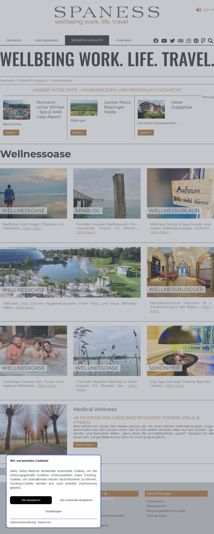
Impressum (44, 522)
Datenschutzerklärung (23, 522)
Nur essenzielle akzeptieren (76, 500)
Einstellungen (53, 511)
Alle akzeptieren (31, 500)
